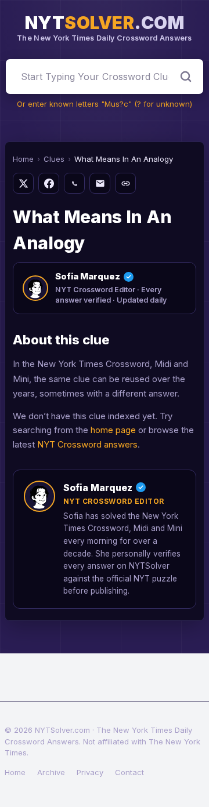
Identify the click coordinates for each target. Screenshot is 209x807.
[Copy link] (125, 183)
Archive (51, 772)
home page (113, 429)
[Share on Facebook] (48, 183)
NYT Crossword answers (87, 444)
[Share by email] (99, 183)
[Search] (186, 76)
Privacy (90, 772)
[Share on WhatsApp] (74, 183)
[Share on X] (23, 183)
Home (23, 158)
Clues (54, 158)
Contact (129, 772)
